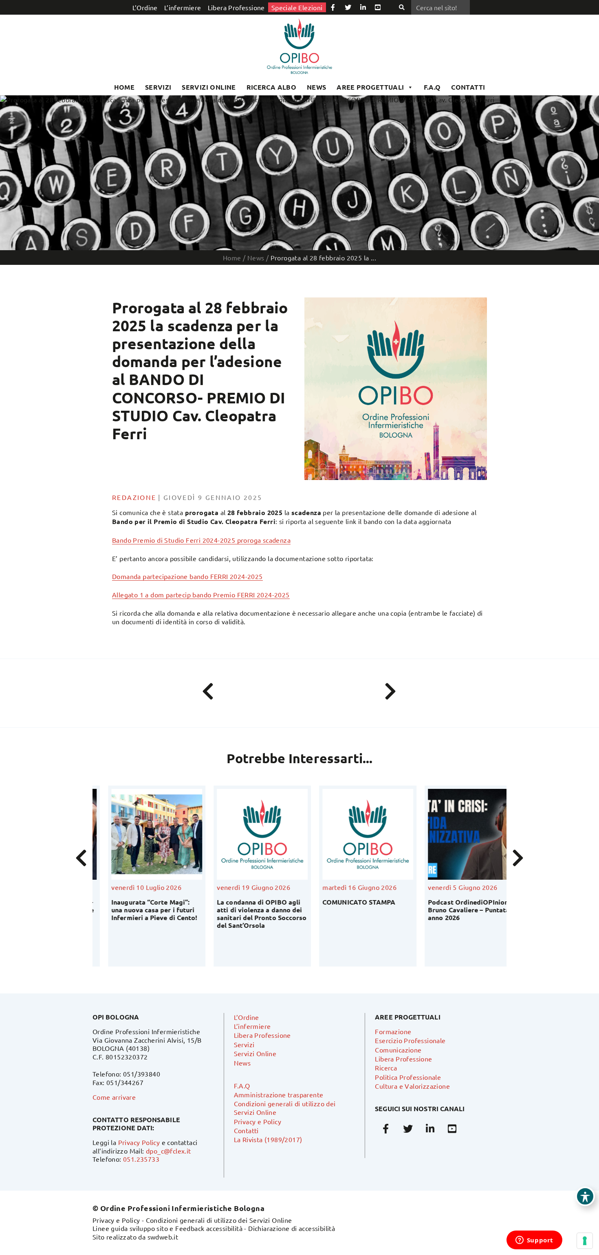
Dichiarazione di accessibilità (291, 1228)
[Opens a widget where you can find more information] (534, 1241)
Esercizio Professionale (410, 1040)
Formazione (393, 1031)
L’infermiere (182, 7)
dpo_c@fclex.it (168, 1151)
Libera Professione (236, 7)
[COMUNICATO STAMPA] (352, 834)
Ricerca (386, 1067)
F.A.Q (432, 87)
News (316, 87)
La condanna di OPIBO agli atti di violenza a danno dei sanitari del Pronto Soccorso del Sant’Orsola (246, 914)
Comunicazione (398, 1050)
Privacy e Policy (257, 1121)
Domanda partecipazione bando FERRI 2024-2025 (187, 576)
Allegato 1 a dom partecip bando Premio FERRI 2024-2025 (201, 594)
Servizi (158, 87)
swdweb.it (163, 1237)
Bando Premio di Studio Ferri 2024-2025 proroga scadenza (201, 540)
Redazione (134, 497)
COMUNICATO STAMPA (343, 902)
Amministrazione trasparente (279, 1094)
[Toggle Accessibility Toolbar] (585, 1196)
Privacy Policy (139, 1142)
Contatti (246, 1130)
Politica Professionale (408, 1077)
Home (124, 87)
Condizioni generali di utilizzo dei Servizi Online (219, 1220)
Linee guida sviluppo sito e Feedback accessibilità (167, 1228)
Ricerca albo (272, 87)
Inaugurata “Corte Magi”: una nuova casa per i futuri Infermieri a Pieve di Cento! (139, 910)
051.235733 (141, 1159)
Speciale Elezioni (297, 7)
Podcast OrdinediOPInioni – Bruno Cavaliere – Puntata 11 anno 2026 (457, 910)
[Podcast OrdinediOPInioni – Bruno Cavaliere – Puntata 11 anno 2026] (457, 834)
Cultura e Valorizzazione (412, 1086)
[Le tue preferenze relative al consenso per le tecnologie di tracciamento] (584, 1240)
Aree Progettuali (370, 87)
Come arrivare (114, 1097)
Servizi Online (209, 87)
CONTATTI (468, 87)
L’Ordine (145, 7)
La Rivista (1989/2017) (268, 1139)
